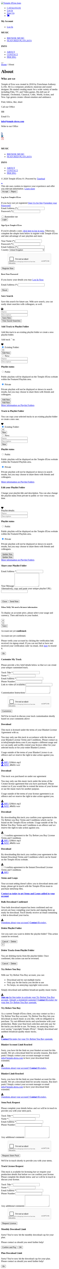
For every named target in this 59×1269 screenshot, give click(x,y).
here (46, 646)
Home (4, 64)
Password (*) (7, 211)
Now (4, 432)
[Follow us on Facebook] (2, 133)
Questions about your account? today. (24, 922)
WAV (6, 765)
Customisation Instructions (13, 692)
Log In (10, 27)
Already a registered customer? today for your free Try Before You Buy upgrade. (29, 1001)
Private (8, 384)
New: (7, 356)
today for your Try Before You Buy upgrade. (27, 1039)
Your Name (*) (8, 241)
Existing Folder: (12, 347)
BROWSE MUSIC (15, 38)
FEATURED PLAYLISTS (19, 40)
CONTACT (12, 54)
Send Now (14, 601)
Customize (6, 711)
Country (5, 250)
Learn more (29, 188)
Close (4, 601)
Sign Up (10, 13)
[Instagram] (2, 136)
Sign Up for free (35, 203)
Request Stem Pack (10, 1156)
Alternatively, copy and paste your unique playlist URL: (26, 588)
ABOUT (11, 52)
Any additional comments (12, 1137)
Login (4, 219)
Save (4, 626)
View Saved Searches (11, 321)
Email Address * (8, 571)
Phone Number (8, 681)
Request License (9, 1223)
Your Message (7, 586)
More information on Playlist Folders (17, 405)
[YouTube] (2, 139)
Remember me (11, 216)
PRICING (11, 57)
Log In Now (38, 279)
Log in (10, 10)
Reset (4, 290)
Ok (3, 653)
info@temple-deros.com (12, 121)
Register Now (7, 268)
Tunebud (41, 178)
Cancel (5, 941)
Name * (4, 675)
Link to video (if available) (13, 684)
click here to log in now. (34, 231)
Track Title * (7, 672)
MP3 (6, 762)
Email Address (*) (9, 208)
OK (20, 1247)
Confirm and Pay (9, 1247)
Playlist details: (8, 510)
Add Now (6, 353)
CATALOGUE (14, 8)
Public (7, 372)
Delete (13, 941)
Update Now (7, 554)
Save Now (6, 318)
